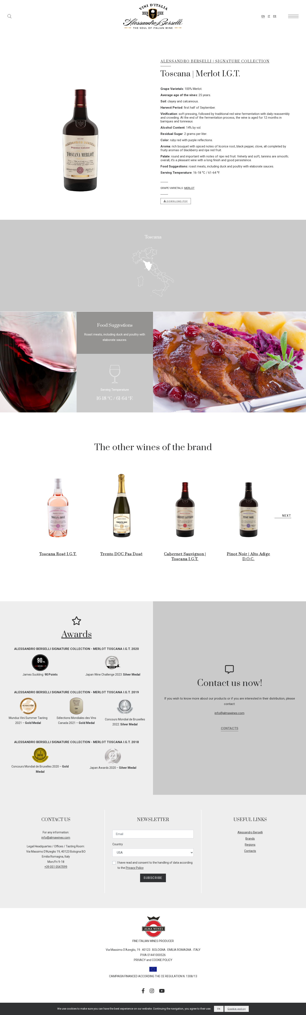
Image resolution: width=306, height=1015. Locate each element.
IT (269, 16)
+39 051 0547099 (55, 866)
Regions (250, 844)
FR (274, 16)
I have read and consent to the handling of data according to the (155, 865)
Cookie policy (236, 1008)
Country (117, 844)
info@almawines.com (229, 713)
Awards (76, 634)
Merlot (189, 188)
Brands (250, 838)
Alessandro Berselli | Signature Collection (215, 61)
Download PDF (177, 201)
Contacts (229, 728)
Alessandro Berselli (250, 832)
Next (286, 515)
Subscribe (153, 878)
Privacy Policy (135, 867)
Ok (218, 1008)
